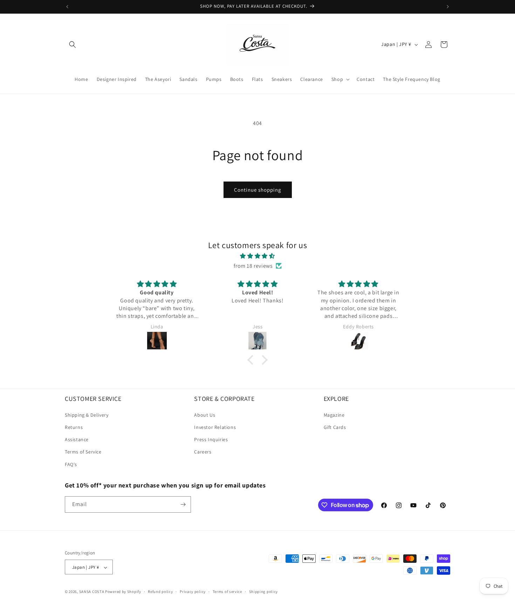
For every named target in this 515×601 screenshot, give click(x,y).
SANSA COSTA (91, 591)
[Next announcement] (447, 6)
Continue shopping (257, 189)
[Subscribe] (183, 504)
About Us (204, 415)
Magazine (334, 415)
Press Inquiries (211, 439)
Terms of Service (83, 452)
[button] (72, 44)
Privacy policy (193, 591)
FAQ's (71, 464)
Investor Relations (215, 427)
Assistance (77, 439)
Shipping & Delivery (86, 415)
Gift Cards (335, 427)
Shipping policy (263, 591)
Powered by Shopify (123, 591)
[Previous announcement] (67, 6)
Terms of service (227, 591)
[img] (257, 256)
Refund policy (160, 591)
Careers (202, 452)
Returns (74, 427)
